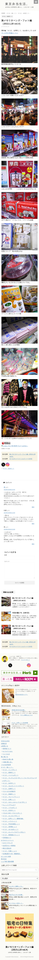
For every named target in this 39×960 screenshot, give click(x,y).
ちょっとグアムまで (9, 805)
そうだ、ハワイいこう (10, 821)
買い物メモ (4, 757)
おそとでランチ (8, 843)
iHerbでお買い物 (8, 759)
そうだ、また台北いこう (10, 829)
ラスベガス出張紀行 (9, 791)
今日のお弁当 (5, 741)
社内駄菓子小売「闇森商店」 (12, 854)
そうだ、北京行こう (9, 810)
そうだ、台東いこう (9, 799)
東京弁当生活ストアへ (21, 694)
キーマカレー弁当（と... (16, 903)
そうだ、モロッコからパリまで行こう (15, 802)
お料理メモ (4, 746)
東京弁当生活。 (17, 4)
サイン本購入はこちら (26, 715)
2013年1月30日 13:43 (9, 512)
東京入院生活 (7, 848)
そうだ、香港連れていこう (11, 835)
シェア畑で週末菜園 (7, 861)
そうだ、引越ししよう (10, 851)
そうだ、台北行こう (8, 468)
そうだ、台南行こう (9, 788)
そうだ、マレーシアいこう (11, 797)
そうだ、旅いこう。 (7, 767)
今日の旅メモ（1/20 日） (21, 613)
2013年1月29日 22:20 (9, 489)
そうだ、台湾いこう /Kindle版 (20, 722)
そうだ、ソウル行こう (10, 807)
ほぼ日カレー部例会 (9, 845)
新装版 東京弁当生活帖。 (19, 710)
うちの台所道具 (6, 765)
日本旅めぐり (7, 837)
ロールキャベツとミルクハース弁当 (20, 459)
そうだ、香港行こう (9, 772)
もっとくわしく (25, 659)
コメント (7, 561)
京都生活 (4, 743)
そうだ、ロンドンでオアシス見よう (14, 832)
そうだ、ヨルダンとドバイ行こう (13, 786)
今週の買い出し (8, 762)
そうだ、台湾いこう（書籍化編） (13, 818)
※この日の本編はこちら (9, 33)
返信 (33, 507)
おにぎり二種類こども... (16, 886)
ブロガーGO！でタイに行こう (12, 813)
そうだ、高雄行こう (9, 794)
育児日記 (4, 859)
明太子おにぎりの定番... (16, 894)
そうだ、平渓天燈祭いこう (11, 824)
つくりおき (6, 754)
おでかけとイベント (7, 840)
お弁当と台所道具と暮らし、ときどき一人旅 (19, 952)
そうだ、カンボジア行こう (11, 816)
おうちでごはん (8, 751)
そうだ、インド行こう (10, 770)
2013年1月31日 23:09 (9, 529)
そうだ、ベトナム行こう (10, 775)
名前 (5, 555)
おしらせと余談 (6, 856)
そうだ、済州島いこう (10, 826)
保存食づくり (7, 748)
